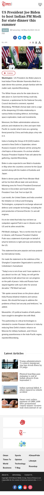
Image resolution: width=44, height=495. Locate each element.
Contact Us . (29, 475)
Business (7, 468)
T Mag (17, 468)
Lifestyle (32, 461)
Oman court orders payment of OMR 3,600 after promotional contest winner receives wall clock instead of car (31, 403)
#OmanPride (34, 455)
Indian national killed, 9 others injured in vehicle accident (31, 390)
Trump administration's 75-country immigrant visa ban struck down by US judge (31, 364)
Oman (5, 455)
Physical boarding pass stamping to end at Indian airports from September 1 (30, 377)
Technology (20, 464)
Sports (18, 455)
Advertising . (16, 475)
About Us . (5, 475)
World (5, 30)
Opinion (18, 460)
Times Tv (7, 460)
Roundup (33, 466)
